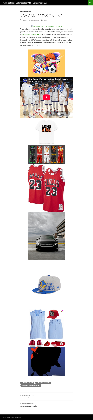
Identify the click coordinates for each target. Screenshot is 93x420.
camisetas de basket (43, 382)
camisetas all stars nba (27, 396)
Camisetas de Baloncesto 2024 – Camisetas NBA (25, 2)
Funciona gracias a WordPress (12, 417)
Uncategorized (25, 12)
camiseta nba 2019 (27, 382)
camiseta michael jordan (32, 34)
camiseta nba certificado (28, 404)
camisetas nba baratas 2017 (31, 385)
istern (44, 20)
